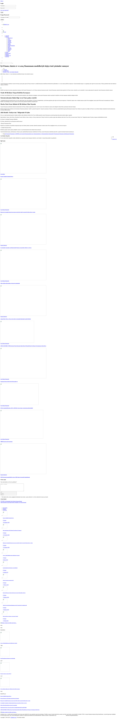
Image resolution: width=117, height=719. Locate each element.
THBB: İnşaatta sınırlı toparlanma (6, 441)
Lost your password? (4, 10)
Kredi (9, 46)
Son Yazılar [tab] (5, 507)
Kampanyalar (8, 53)
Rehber (9, 50)
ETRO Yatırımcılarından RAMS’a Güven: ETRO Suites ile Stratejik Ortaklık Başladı (15, 477)
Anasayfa (7, 35)
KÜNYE (7, 56)
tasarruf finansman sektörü (62, 133)
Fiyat (9, 39)
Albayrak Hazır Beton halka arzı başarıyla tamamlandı (10, 283)
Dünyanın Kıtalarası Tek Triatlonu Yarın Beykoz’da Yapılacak (12, 530)
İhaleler (9, 44)
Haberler (7, 36)
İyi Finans (55, 133)
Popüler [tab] (4, 508)
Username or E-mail (4, 17)
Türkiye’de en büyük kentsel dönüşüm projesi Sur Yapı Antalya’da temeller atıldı (15, 605)
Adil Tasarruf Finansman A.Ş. (10, 133)
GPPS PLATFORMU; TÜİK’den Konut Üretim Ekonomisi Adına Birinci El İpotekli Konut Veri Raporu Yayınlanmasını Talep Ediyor (23, 345)
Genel (8, 71)
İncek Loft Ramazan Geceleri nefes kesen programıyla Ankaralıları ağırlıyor (14, 592)
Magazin (9, 47)
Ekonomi (9, 42)
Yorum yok (114, 139)
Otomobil (9, 48)
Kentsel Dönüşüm (11, 45)
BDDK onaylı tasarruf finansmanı (22, 133)
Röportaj (7, 54)
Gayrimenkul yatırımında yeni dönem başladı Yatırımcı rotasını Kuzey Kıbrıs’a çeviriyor (15, 247)
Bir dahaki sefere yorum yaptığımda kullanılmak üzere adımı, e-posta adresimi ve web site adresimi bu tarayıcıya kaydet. (25, 497)
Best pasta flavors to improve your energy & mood (10, 616)
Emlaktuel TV (8, 55)
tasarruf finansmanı (70, 133)
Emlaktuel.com (13, 717)
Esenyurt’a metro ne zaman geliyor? (8, 580)
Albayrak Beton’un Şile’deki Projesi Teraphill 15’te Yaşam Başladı (13, 502)
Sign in (1, 1)
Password (2, 8)
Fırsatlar (9, 41)
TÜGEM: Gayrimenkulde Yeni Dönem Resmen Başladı (11, 501)
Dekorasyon (10, 37)
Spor (9, 51)
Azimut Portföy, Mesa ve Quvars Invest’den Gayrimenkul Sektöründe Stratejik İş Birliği (13, 707)
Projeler (6, 52)
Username (2, 5)
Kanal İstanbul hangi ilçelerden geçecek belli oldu (7, 658)
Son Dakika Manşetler (14, 71)
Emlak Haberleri (3, 245)
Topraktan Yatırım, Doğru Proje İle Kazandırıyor (9, 381)
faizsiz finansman (49, 133)
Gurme (9, 43)
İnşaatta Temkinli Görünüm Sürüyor (6, 176)
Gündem (9, 40)
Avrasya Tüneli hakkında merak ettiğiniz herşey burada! (11, 555)
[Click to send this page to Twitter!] (3, 77)
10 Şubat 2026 (6, 70)
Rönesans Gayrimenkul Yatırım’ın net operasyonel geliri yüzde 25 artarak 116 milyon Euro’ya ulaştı (17, 212)
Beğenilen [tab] (5, 510)
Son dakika (2, 174)
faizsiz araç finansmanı (33, 133)
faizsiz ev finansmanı (42, 133)
